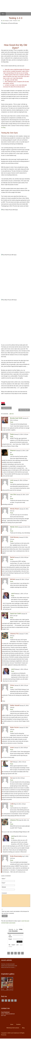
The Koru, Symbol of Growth (8, 964)
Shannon (13, 450)
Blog (23, 1027)
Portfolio (18, 1024)
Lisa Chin (13, 494)
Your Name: (10, 935)
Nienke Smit (14, 527)
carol (4, 20)
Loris (11, 480)
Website (4, 887)
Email (3, 882)
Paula (12, 434)
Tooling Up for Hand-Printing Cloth (9, 965)
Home (11, 1024)
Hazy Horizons (6, 408)
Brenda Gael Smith (16, 418)
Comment (4, 893)
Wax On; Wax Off (24, 410)
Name (4, 878)
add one (11, 413)
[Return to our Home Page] (15, 7)
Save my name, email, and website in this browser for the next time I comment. (15, 912)
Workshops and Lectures (13, 1027)
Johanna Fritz (14, 820)
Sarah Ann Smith (15, 613)
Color (19, 20)
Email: (10, 939)
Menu (3, 13)
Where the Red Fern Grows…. (8, 967)
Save (3, 402)
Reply (11, 422)
